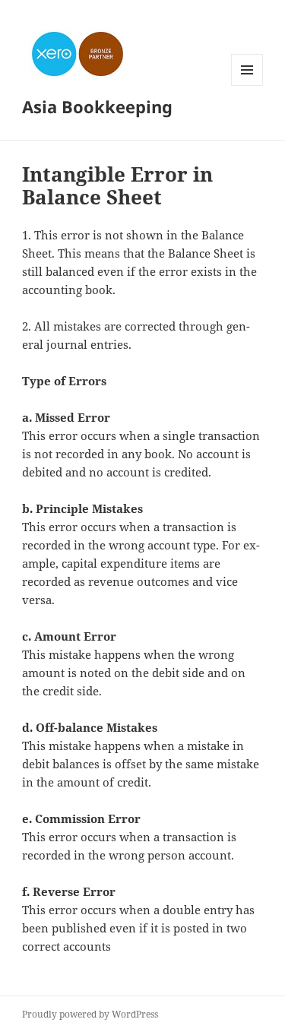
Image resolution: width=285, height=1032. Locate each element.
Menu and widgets (247, 85)
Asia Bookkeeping (97, 106)
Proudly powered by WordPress (90, 1014)
